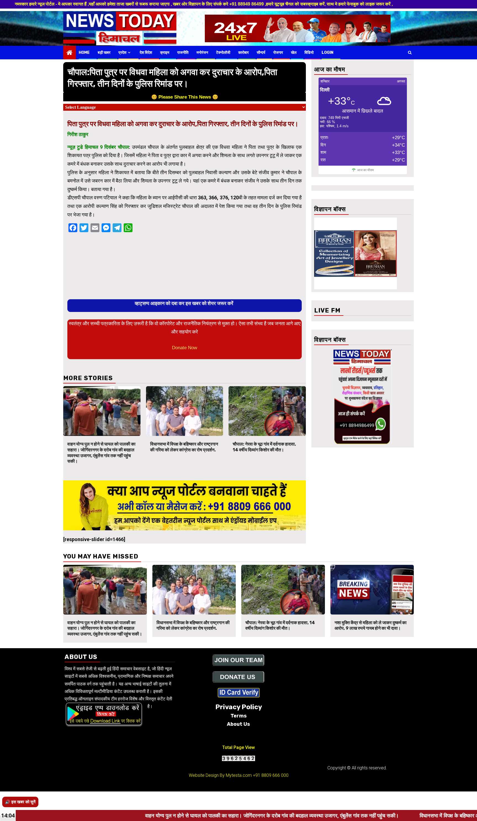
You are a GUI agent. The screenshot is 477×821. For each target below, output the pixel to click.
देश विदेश (146, 52)
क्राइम (164, 52)
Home (84, 52)
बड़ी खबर (104, 52)
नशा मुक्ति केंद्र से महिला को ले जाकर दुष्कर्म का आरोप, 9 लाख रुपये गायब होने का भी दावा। (371, 625)
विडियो (309, 52)
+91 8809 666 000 (270, 775)
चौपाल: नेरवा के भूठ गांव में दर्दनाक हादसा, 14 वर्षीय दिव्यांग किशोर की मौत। (264, 446)
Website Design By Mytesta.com (220, 775)
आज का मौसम (365, 170)
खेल (293, 52)
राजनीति (183, 52)
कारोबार (243, 52)
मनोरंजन (202, 52)
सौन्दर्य (261, 52)
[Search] (409, 52)
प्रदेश (122, 52)
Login (327, 52)
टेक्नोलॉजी (223, 52)
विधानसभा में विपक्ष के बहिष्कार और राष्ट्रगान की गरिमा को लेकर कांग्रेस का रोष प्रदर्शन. (184, 446)
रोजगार (278, 52)
